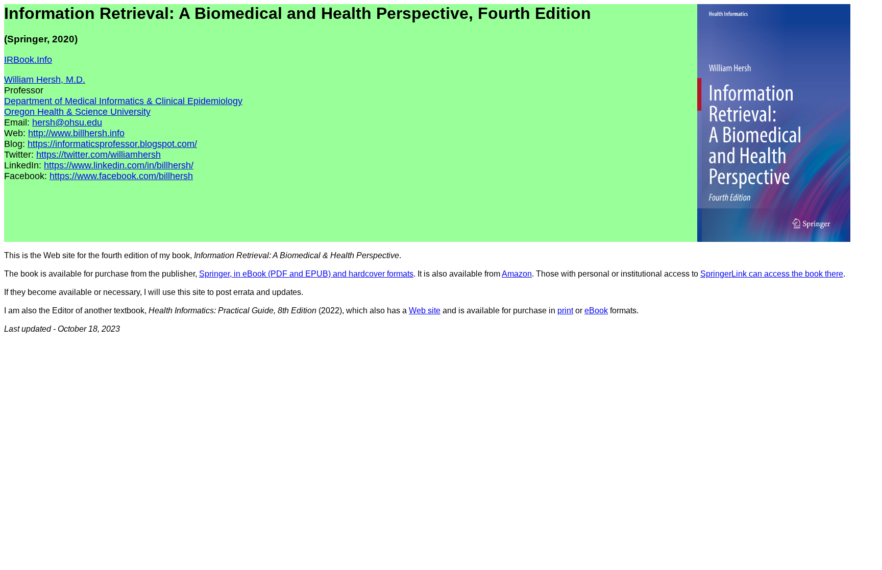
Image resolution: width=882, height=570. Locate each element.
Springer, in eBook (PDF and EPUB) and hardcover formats (306, 273)
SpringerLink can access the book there (771, 273)
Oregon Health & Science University (77, 112)
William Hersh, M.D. (44, 80)
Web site (424, 310)
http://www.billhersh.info (76, 133)
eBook (596, 310)
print (565, 310)
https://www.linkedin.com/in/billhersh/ (118, 165)
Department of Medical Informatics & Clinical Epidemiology (123, 101)
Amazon (517, 273)
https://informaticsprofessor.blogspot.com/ (112, 144)
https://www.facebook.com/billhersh (121, 176)
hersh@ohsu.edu (67, 122)
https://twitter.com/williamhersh (98, 155)
